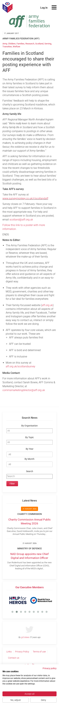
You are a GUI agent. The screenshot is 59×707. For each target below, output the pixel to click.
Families (20, 43)
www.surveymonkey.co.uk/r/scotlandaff (25, 198)
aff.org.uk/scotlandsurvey (20, 366)
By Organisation (29, 425)
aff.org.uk (47, 305)
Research (29, 43)
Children (12, 43)
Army (4, 43)
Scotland (39, 43)
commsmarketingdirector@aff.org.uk (23, 390)
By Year (29, 449)
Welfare (16, 46)
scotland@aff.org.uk (21, 219)
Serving (47, 43)
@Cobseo (25, 637)
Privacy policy (50, 668)
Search (29, 471)
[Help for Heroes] (18, 600)
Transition (7, 46)
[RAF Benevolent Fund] (41, 600)
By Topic (29, 437)
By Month (29, 459)
